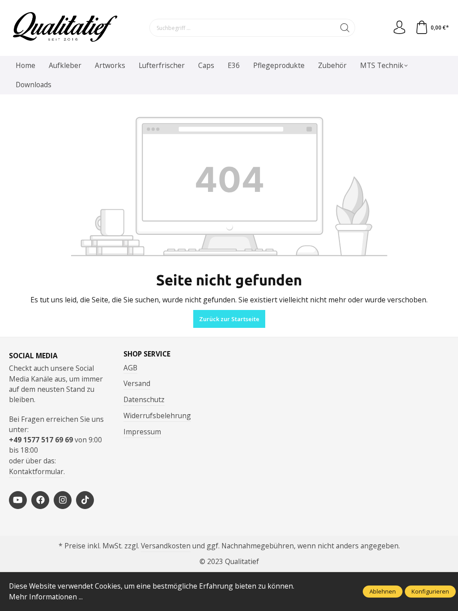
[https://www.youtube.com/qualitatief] (18, 500)
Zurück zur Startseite (229, 319)
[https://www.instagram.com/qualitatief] (63, 500)
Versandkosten (166, 546)
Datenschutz (144, 399)
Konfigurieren (430, 591)
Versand (136, 383)
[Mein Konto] (399, 28)
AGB (130, 368)
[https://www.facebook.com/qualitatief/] (40, 500)
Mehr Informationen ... (46, 597)
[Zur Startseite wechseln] (65, 28)
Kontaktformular (36, 471)
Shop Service (146, 354)
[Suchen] (345, 28)
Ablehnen (382, 591)
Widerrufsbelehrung (157, 415)
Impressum (142, 432)
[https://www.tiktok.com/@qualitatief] (85, 500)
